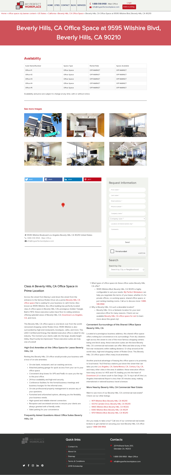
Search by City (115, 266)
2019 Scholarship (75, 466)
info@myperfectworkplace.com (106, 7)
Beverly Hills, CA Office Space (71, 14)
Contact (65, 5)
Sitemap (71, 457)
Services (81, 5)
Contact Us (73, 447)
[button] (34, 179)
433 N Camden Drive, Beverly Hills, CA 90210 (111, 404)
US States (42, 14)
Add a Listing (128, 7)
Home (50, 5)
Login (129, 3)
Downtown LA (93, 376)
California (52, 14)
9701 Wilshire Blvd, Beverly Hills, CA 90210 (110, 413)
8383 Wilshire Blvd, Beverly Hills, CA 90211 (110, 410)
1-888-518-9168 (99, 4)
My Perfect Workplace (133, 292)
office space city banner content (22, 14)
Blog (73, 5)
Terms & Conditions (76, 461)
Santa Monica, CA (120, 367)
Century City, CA (136, 367)
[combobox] (127, 218)
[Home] (28, 5)
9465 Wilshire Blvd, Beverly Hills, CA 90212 (110, 407)
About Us (72, 452)
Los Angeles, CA (105, 367)
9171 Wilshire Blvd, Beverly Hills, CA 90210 (109, 401)
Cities (57, 5)
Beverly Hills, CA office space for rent (120, 316)
